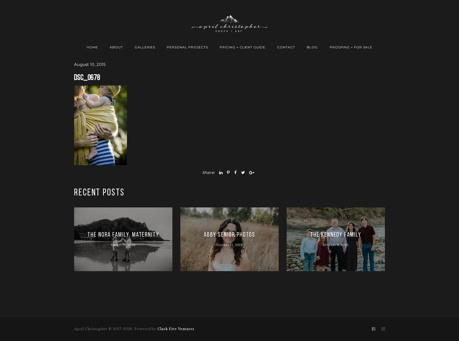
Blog (312, 47)
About (116, 47)
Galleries (145, 47)
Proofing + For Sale (351, 47)
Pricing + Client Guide (242, 47)
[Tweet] (243, 172)
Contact (286, 47)
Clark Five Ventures (176, 329)
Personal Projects (187, 47)
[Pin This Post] (228, 172)
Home (92, 47)
